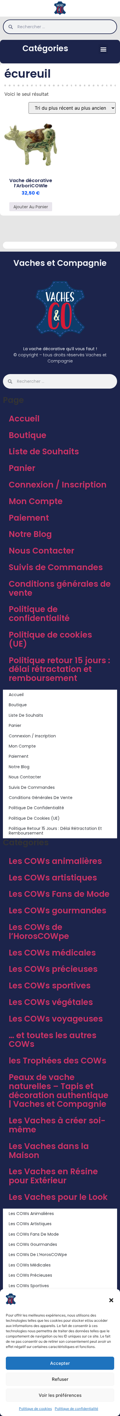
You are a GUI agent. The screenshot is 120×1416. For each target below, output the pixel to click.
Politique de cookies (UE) (50, 639)
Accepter (60, 1363)
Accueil (24, 418)
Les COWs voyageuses (56, 1018)
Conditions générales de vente (60, 588)
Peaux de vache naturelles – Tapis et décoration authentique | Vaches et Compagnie (58, 1091)
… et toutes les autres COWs (52, 1040)
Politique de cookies (35, 1408)
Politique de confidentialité (76, 1408)
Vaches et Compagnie (60, 263)
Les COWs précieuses (53, 969)
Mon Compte (36, 501)
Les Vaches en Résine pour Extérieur (53, 1176)
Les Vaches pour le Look (58, 1197)
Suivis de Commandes (56, 567)
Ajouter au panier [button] (30, 207)
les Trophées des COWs (57, 1060)
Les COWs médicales (52, 952)
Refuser (60, 1379)
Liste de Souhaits (44, 451)
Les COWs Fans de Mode (59, 894)
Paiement (29, 518)
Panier (22, 468)
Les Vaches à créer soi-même (57, 1125)
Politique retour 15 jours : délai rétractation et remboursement (59, 669)
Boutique (27, 435)
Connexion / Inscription (58, 484)
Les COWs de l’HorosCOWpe (39, 932)
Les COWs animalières (55, 861)
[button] (111, 1300)
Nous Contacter (41, 550)
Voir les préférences (60, 1395)
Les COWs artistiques (53, 877)
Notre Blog (30, 534)
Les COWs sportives (50, 985)
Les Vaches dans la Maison (49, 1151)
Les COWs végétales (51, 1002)
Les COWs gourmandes (57, 910)
